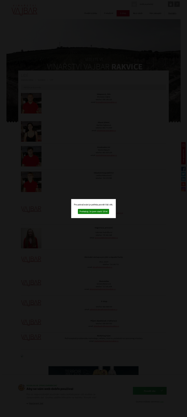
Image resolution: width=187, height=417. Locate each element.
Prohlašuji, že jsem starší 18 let (93, 211)
